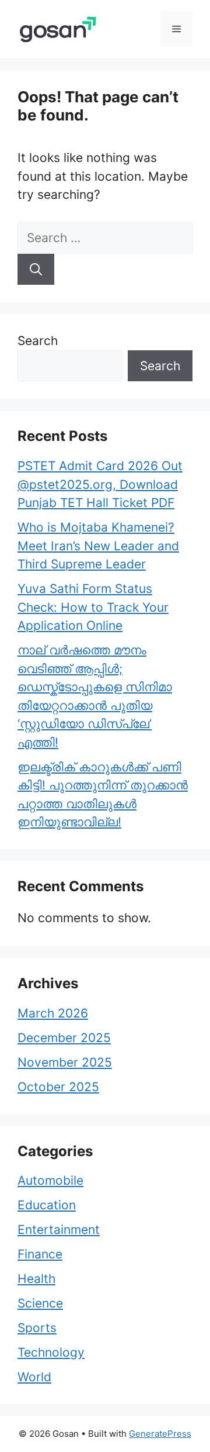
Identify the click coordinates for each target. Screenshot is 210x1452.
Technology (51, 1352)
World (34, 1377)
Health (36, 1278)
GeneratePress (160, 1433)
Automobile (50, 1180)
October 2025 (58, 1086)
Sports (37, 1327)
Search (38, 340)
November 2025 (65, 1062)
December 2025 (64, 1037)
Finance (40, 1254)
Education (47, 1205)
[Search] (36, 269)
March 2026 (53, 1013)
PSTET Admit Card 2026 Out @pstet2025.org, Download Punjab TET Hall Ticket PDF (100, 484)
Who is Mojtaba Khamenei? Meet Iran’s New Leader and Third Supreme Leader (98, 545)
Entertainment (59, 1229)
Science (40, 1303)
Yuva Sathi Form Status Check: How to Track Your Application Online (93, 607)
